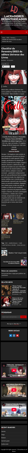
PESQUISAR (6, 312)
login (14, 273)
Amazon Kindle (14, 151)
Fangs (3, 434)
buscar (23, 317)
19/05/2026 (15, 304)
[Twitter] (10, 335)
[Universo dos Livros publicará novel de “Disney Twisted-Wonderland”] (6, 301)
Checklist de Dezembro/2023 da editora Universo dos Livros (5, 236)
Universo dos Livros (21, 245)
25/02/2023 (10, 60)
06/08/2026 (16, 294)
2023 (6, 243)
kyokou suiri (4, 444)
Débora (4, 60)
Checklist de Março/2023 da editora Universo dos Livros (18, 221)
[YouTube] (17, 335)
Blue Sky (16, 324)
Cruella (20, 243)
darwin (3, 431)
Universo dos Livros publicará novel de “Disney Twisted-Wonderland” (17, 300)
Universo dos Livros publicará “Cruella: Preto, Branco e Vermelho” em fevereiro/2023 (5, 222)
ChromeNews (20, 449)
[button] (1, 32)
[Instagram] (14, 335)
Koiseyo (3, 437)
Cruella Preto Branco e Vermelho (9, 245)
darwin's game (5, 441)
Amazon (14, 149)
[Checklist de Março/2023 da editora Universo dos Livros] (18, 216)
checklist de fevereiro (13, 243)
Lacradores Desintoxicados (14, 17)
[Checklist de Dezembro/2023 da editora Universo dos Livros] (6, 231)
